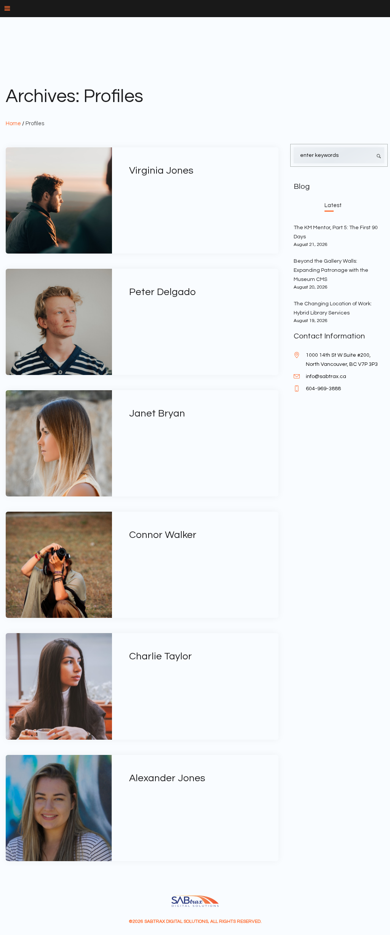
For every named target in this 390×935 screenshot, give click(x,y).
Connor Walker (163, 535)
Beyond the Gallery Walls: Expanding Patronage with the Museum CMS (331, 270)
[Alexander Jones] (59, 808)
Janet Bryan (157, 413)
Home (13, 123)
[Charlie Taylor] (59, 686)
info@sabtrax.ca (326, 376)
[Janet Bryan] (59, 443)
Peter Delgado (162, 292)
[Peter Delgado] (59, 322)
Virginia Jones (161, 171)
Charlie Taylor (160, 656)
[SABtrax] (195, 901)
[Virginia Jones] (59, 200)
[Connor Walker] (59, 565)
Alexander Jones (167, 778)
